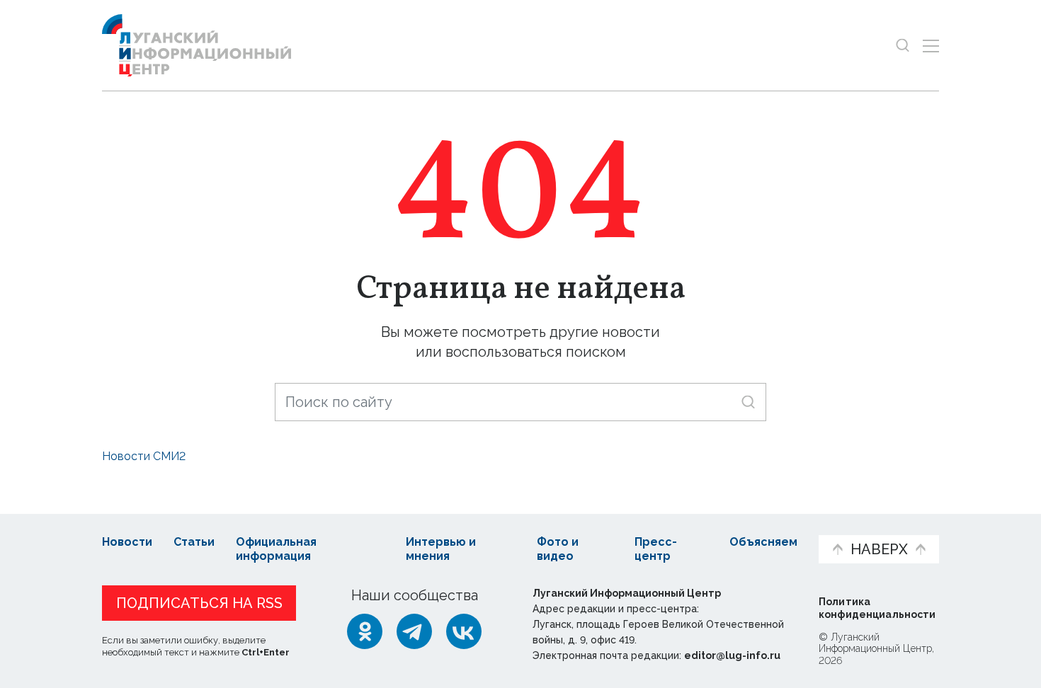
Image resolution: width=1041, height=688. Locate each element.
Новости (127, 542)
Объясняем (763, 542)
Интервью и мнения (441, 549)
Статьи (194, 542)
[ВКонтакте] (464, 631)
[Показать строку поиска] (902, 45)
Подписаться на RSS (199, 603)
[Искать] (748, 401)
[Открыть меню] (930, 45)
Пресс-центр (656, 549)
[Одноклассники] (364, 631)
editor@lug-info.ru (732, 655)
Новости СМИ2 (144, 456)
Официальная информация (276, 549)
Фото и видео (558, 549)
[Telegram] (414, 631)
